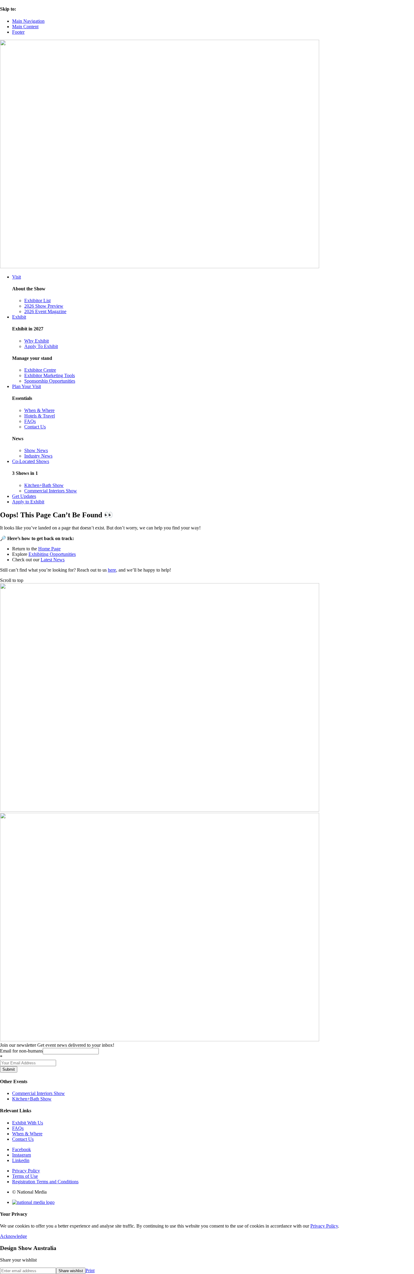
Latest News (53, 559)
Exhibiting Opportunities (52, 554)
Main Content (25, 26)
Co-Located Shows (30, 461)
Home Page (49, 548)
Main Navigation (28, 21)
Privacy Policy (26, 1170)
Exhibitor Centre (40, 370)
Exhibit (19, 316)
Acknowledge (13, 1236)
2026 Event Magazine (45, 311)
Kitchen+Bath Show (44, 485)
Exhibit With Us (27, 1122)
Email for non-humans (21, 1050)
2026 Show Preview (43, 306)
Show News (36, 450)
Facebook (21, 1149)
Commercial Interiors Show (50, 490)
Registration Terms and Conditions (45, 1181)
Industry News (38, 455)
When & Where (39, 410)
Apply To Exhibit (41, 346)
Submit (8, 1069)
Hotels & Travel (39, 415)
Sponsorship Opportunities (49, 381)
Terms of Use (25, 1176)
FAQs (30, 421)
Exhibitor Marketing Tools (49, 375)
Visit (16, 276)
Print (90, 1270)
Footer (18, 32)
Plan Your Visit (26, 386)
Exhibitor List (37, 300)
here (112, 570)
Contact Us (35, 426)
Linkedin (20, 1160)
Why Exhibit (36, 340)
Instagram (21, 1154)
